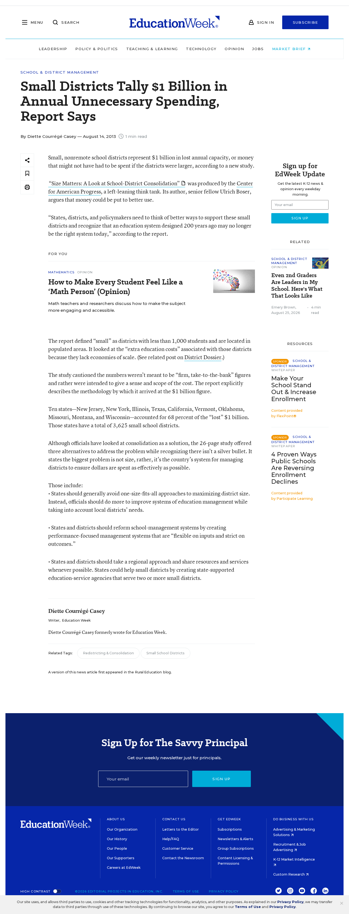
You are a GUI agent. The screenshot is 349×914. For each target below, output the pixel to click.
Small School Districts (165, 653)
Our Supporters (120, 858)
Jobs (258, 49)
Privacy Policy (224, 891)
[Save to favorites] (27, 173)
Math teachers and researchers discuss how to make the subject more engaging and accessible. (116, 307)
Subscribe (305, 22)
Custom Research (289, 874)
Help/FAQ (170, 839)
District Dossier (202, 357)
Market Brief (289, 49)
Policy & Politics (96, 49)
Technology (201, 49)
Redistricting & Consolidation (108, 653)
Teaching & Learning (152, 49)
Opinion (234, 49)
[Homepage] (174, 22)
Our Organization (122, 829)
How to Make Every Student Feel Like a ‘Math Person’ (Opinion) (115, 286)
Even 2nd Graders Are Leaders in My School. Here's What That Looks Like (296, 285)
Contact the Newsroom (183, 858)
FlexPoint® (286, 416)
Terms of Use (186, 891)
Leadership (53, 49)
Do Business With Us (293, 819)
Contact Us (173, 819)
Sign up (221, 779)
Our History (117, 839)
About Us (116, 819)
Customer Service (177, 848)
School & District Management (59, 72)
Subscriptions (230, 829)
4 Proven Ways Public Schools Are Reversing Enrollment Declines (294, 468)
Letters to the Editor (180, 829)
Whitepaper (283, 370)
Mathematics (61, 272)
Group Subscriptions (236, 848)
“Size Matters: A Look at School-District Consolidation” (114, 183)
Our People (117, 848)
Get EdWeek (229, 819)
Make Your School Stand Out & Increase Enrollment (293, 388)
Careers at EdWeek (123, 867)
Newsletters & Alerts (235, 839)
